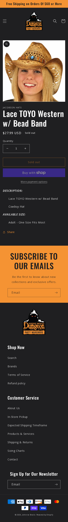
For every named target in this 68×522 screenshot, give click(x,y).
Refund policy (17, 383)
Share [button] (11, 232)
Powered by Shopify (44, 515)
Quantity (8, 141)
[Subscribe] (56, 292)
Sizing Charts (16, 450)
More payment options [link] (34, 181)
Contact (13, 459)
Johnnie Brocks (29, 515)
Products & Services (21, 434)
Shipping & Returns (20, 442)
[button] (5, 21)
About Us (14, 408)
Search (12, 358)
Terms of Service (19, 375)
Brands (12, 366)
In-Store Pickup (18, 417)
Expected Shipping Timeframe (27, 425)
